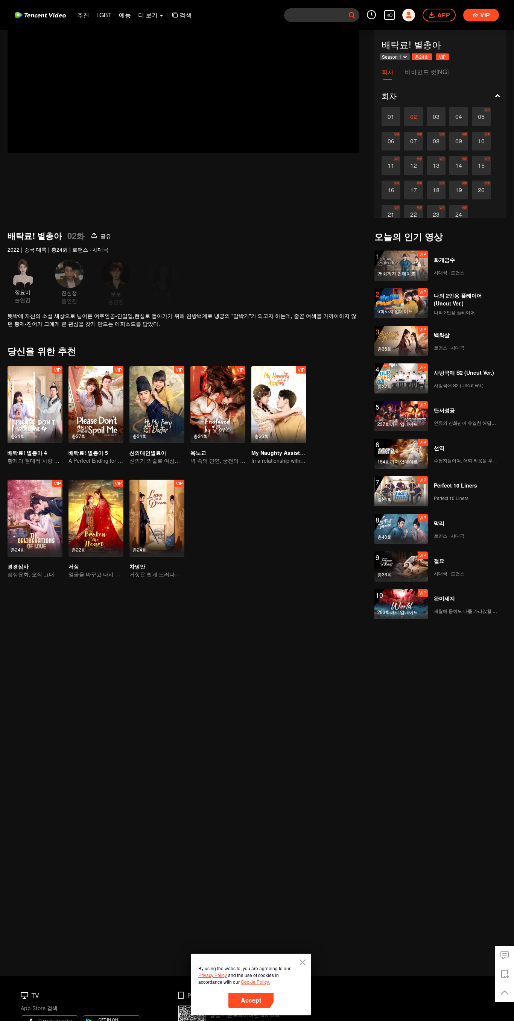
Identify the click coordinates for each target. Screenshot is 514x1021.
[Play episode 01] (391, 116)
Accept (251, 1000)
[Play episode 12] (413, 165)
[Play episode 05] (481, 116)
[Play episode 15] (481, 165)
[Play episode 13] (436, 165)
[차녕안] (156, 518)
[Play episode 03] (436, 116)
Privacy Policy (212, 975)
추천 (83, 15)
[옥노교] (217, 404)
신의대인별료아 (147, 452)
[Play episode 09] (458, 141)
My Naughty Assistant (279, 452)
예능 (125, 15)
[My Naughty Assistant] (278, 404)
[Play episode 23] (436, 214)
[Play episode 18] (436, 190)
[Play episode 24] (458, 214)
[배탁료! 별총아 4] (35, 404)
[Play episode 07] (413, 141)
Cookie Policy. (255, 981)
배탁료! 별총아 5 (88, 452)
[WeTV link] (40, 15)
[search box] (351, 15)
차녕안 (137, 566)
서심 (73, 566)
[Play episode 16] (391, 190)
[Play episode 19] (458, 190)
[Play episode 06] (391, 141)
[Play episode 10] (481, 141)
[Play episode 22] (413, 214)
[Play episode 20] (481, 190)
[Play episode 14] (458, 165)
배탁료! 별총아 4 (27, 452)
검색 (185, 15)
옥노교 (198, 452)
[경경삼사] (35, 518)
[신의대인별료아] (156, 404)
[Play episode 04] (458, 116)
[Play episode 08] (436, 141)
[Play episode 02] (413, 116)
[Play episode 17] (413, 190)
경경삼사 (18, 566)
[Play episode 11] (391, 165)
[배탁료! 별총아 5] (95, 404)
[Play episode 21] (391, 214)
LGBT (104, 15)
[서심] (95, 518)
